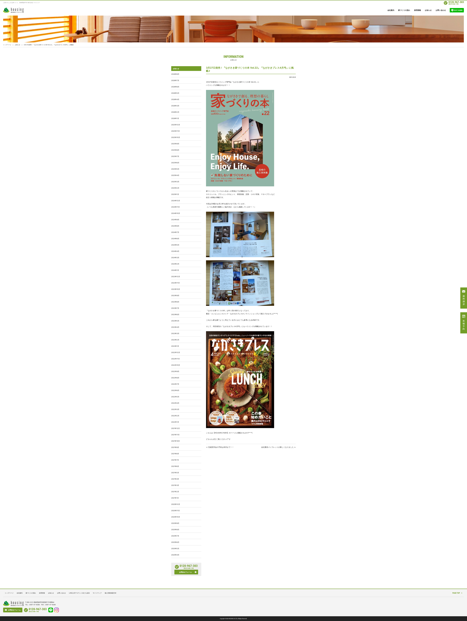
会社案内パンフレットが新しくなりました (277, 447)
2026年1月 (175, 118)
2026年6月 (175, 87)
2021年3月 (175, 485)
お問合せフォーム (185, 572)
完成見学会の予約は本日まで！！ (221, 447)
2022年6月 (175, 390)
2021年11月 (175, 435)
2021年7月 (175, 460)
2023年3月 (175, 333)
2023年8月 (175, 302)
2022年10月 (175, 365)
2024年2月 (175, 264)
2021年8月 (175, 454)
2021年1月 (175, 498)
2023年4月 (175, 327)
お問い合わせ (441, 10)
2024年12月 (175, 201)
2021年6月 (175, 466)
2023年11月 (175, 283)
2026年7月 (175, 80)
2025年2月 (175, 188)
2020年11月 (175, 511)
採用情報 (417, 10)
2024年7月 (175, 232)
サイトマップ (97, 593)
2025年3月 (175, 182)
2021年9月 (175, 447)
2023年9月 (175, 295)
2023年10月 (175, 289)
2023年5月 (175, 321)
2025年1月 (175, 194)
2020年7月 (175, 536)
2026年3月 (175, 106)
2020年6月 (175, 542)
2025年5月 (175, 169)
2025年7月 (175, 156)
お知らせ (428, 10)
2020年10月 (175, 517)
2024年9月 (175, 220)
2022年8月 (175, 378)
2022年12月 (175, 352)
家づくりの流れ (404, 10)
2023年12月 (175, 276)
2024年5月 (175, 245)
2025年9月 (175, 144)
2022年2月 (175, 416)
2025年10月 (175, 137)
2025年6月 (175, 163)
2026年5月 (175, 93)
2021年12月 (175, 428)
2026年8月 (175, 74)
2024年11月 (175, 207)
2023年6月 (175, 314)
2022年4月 (175, 403)
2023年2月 (175, 340)
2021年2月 (175, 492)
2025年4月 (175, 175)
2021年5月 (175, 473)
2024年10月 (175, 213)
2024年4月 (175, 251)
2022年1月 (175, 422)
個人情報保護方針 (110, 593)
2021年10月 (175, 441)
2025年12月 (175, 125)
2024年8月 (175, 226)
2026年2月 (175, 112)
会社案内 (390, 10)
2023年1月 (175, 346)
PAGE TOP (456, 593)
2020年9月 (175, 523)
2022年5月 (175, 397)
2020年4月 (175, 555)
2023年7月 (175, 308)
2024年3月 (175, 257)
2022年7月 (175, 384)
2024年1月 (175, 270)
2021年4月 (175, 479)
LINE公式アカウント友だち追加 (79, 593)
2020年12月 (175, 504)
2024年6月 (175, 239)
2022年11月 (175, 359)
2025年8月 (175, 150)
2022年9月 (175, 371)
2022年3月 (175, 409)
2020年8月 (175, 529)
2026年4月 (175, 99)
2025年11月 (175, 131)
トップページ (7, 45)
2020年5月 (175, 548)
